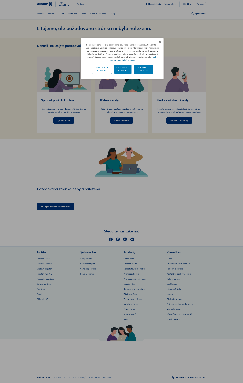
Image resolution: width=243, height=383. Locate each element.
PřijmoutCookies (143, 69)
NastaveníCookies (102, 69)
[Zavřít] (160, 42)
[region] (122, 58)
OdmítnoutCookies (122, 69)
